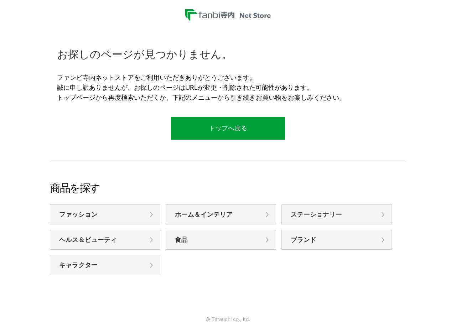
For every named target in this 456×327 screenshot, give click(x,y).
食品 (181, 239)
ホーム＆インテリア (204, 214)
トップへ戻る (228, 128)
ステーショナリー (316, 214)
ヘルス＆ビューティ (88, 239)
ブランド (303, 239)
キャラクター (78, 265)
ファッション (78, 214)
